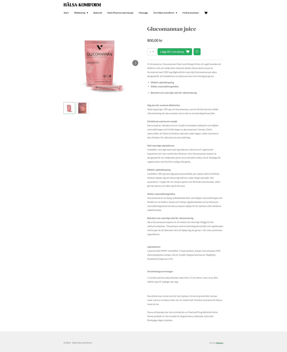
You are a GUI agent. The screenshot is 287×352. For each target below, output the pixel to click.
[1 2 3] (151, 51)
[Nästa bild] (135, 63)
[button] (69, 108)
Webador (219, 343)
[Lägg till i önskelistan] (197, 51)
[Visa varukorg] (205, 13)
